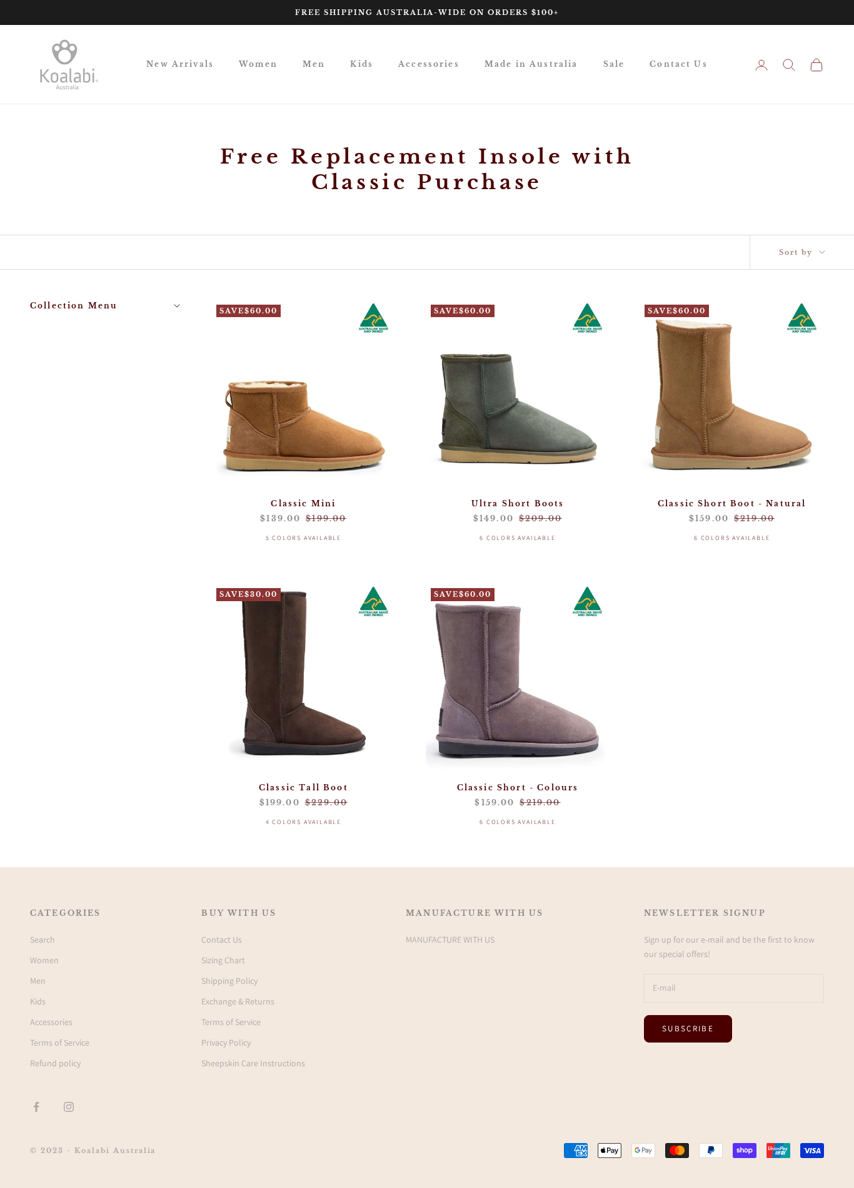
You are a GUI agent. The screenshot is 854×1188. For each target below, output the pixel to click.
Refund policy (55, 1063)
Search (42, 939)
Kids (361, 64)
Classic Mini (303, 503)
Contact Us (679, 64)
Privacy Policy (226, 1042)
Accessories (429, 64)
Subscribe (688, 1028)
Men (314, 64)
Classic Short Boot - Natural (732, 503)
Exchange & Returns (237, 1001)
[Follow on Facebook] (36, 1107)
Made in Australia (531, 64)
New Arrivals (180, 64)
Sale (614, 64)
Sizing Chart (223, 960)
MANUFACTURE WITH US (450, 939)
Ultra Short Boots (518, 503)
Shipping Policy (229, 980)
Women (258, 64)
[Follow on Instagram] (69, 1107)
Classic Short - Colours (518, 787)
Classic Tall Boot (303, 787)
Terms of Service (59, 1042)
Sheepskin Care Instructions (253, 1063)
